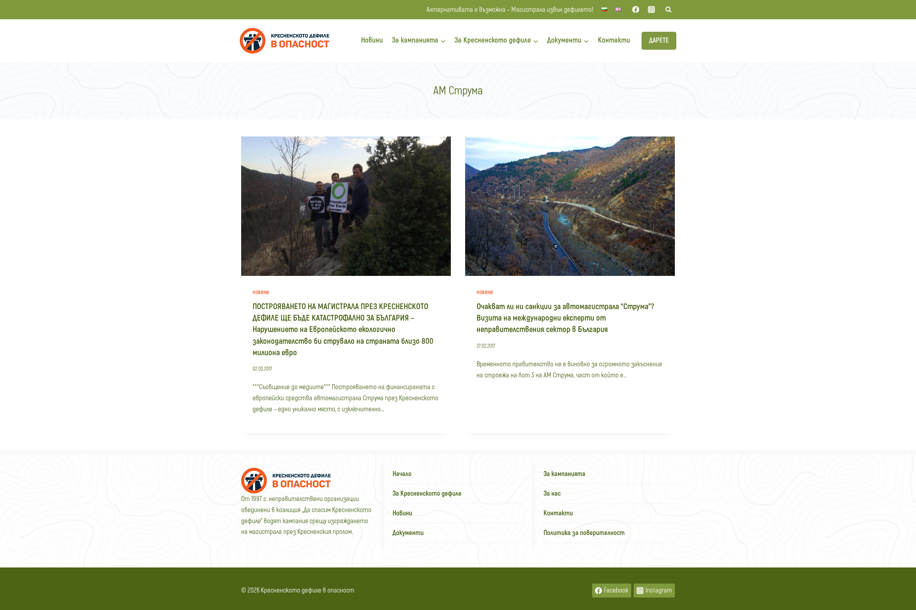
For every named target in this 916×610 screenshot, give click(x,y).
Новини (372, 40)
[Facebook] (635, 9)
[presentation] (346, 206)
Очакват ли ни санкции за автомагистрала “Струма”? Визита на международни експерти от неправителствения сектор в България (565, 318)
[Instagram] (651, 9)
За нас (552, 493)
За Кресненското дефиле (427, 493)
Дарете (659, 40)
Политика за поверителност (584, 533)
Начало (402, 474)
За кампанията (564, 474)
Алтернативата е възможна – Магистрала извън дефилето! (510, 9)
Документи (408, 533)
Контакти (614, 40)
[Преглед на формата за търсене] (668, 9)
